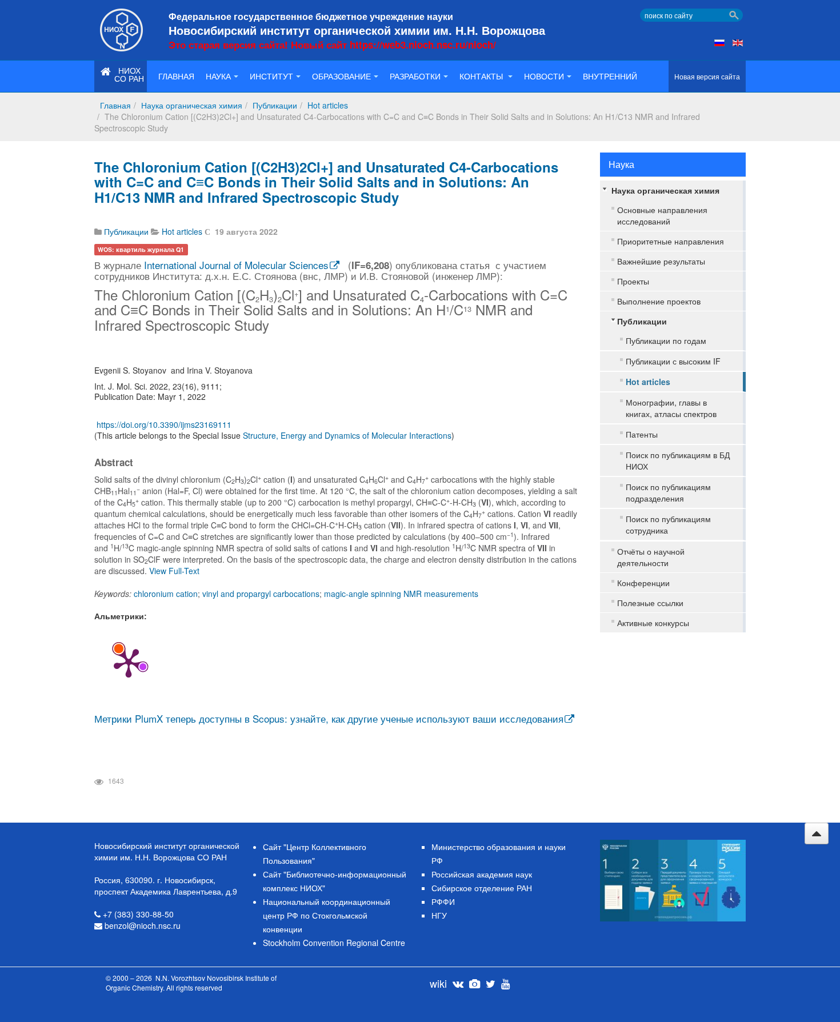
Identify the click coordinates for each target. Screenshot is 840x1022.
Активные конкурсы (653, 622)
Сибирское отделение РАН (481, 887)
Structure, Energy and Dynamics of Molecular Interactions (347, 435)
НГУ (439, 915)
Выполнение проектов (659, 301)
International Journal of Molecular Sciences (236, 265)
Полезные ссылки (650, 602)
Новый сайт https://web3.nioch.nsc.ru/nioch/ (393, 44)
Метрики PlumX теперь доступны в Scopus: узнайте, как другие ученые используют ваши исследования (328, 718)
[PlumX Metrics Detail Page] (128, 662)
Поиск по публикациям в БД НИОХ (678, 460)
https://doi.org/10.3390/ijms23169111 (164, 424)
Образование (341, 76)
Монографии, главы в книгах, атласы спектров (671, 407)
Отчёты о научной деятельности (651, 557)
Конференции (643, 582)
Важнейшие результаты (661, 261)
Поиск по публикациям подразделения (668, 492)
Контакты (482, 76)
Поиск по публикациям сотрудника (668, 524)
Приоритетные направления (670, 241)
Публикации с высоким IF (673, 361)
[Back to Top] (817, 833)
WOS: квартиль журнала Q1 (141, 249)
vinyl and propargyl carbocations (260, 593)
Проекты (633, 281)
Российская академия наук (481, 874)
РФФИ (443, 901)
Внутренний (610, 76)
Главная (176, 76)
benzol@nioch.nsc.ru (143, 925)
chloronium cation (166, 593)
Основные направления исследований (662, 215)
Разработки (415, 76)
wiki (438, 983)
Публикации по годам (666, 340)
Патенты (642, 434)
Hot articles (327, 105)
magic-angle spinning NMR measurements (401, 593)
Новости (544, 76)
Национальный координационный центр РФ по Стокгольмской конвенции (326, 915)
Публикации (275, 105)
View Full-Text (174, 570)
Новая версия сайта (707, 76)
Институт (271, 76)
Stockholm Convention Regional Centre (334, 942)
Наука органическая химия (191, 105)
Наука (218, 76)
